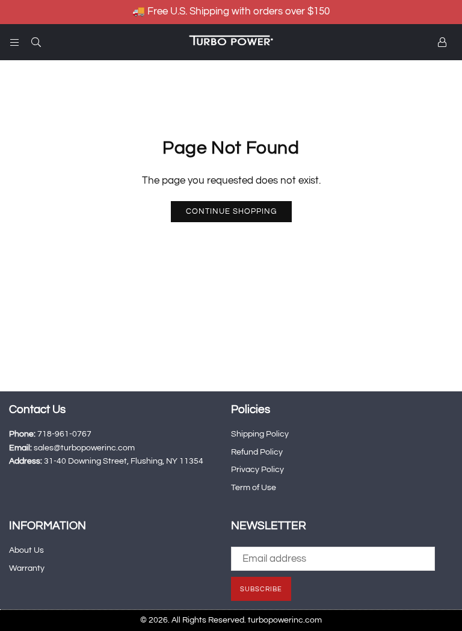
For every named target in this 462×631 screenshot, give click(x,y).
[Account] (442, 42)
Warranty (27, 568)
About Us (26, 550)
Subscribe (261, 589)
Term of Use (253, 487)
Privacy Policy (257, 469)
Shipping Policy (260, 434)
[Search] (36, 42)
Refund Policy (257, 452)
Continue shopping (231, 211)
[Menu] (14, 42)
